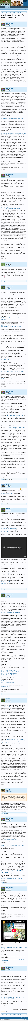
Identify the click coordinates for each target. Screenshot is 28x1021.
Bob (7, 263)
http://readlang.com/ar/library (7, 378)
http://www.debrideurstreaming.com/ (9, 495)
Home (3, 7)
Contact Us (23, 1017)
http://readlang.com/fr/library (7, 521)
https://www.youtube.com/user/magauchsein (10, 612)
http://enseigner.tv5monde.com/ (10, 839)
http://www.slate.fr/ (5, 531)
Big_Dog (3, 281)
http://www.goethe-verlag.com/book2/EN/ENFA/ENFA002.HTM (11, 208)
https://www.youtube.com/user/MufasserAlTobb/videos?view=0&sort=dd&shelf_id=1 (13, 998)
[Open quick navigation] (26, 12)
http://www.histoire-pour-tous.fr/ (8, 680)
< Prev (2, 1011)
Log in (25, 1)
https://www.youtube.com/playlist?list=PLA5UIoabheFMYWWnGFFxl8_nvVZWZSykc (12, 844)
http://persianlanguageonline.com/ (8, 573)
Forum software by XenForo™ (5, 1019)
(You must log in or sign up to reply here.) (20, 1009)
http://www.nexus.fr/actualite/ (7, 682)
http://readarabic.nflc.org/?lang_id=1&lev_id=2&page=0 (13, 371)
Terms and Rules (25, 1019)
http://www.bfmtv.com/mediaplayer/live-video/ (16, 427)
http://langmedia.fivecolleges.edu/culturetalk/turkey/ (12, 118)
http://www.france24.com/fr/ (13, 428)
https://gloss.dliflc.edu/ (6, 359)
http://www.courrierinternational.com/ (15, 415)
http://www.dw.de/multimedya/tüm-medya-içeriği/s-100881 (13, 133)
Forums (7, 7)
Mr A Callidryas (9, 23)
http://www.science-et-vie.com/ (8, 533)
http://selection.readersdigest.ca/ (8, 674)
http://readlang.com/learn (20, 417)
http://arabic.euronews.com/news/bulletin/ (15, 739)
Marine (3, 479)
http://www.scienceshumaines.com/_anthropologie (12, 671)
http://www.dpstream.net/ (6, 493)
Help (26, 1017)
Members (13, 7)
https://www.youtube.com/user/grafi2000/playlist (11, 878)
